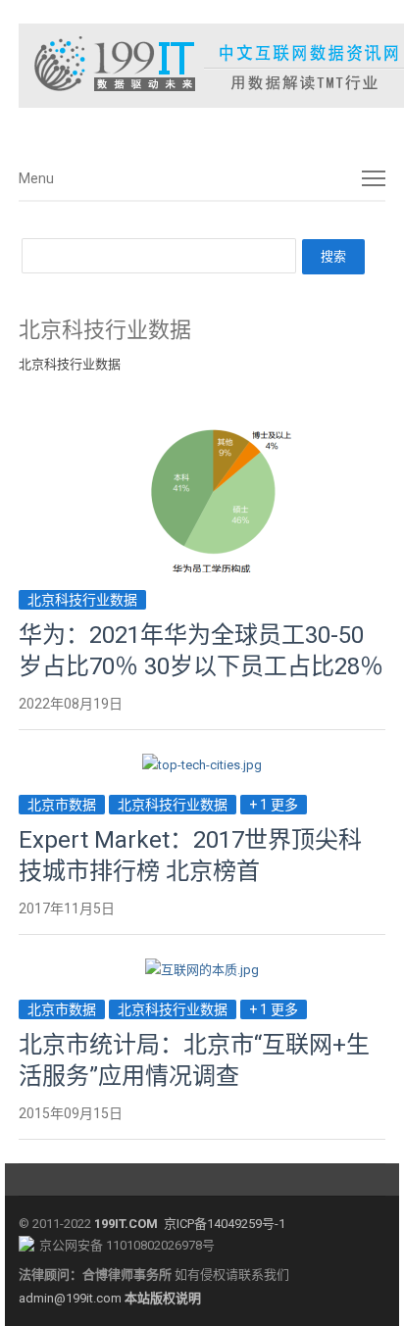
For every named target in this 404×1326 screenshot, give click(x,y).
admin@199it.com (72, 1298)
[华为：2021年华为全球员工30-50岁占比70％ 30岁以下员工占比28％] (202, 434)
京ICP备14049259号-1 (224, 1223)
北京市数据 (61, 804)
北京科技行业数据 (82, 600)
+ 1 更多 (273, 804)
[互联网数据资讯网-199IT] (202, 66)
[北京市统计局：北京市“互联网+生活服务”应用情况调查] (202, 969)
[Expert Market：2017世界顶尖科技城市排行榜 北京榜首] (202, 765)
